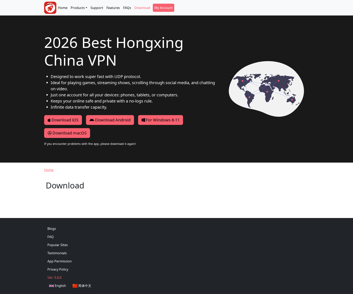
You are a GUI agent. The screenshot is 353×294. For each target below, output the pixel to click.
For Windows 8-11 (163, 120)
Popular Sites (57, 245)
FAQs (127, 8)
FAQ (50, 237)
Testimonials (57, 253)
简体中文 (84, 285)
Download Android (113, 120)
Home (62, 8)
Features (113, 8)
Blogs (51, 228)
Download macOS (70, 133)
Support (96, 8)
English (60, 285)
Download (142, 8)
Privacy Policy (57, 269)
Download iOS (64, 120)
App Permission (59, 261)
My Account (163, 8)
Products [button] (78, 8)
